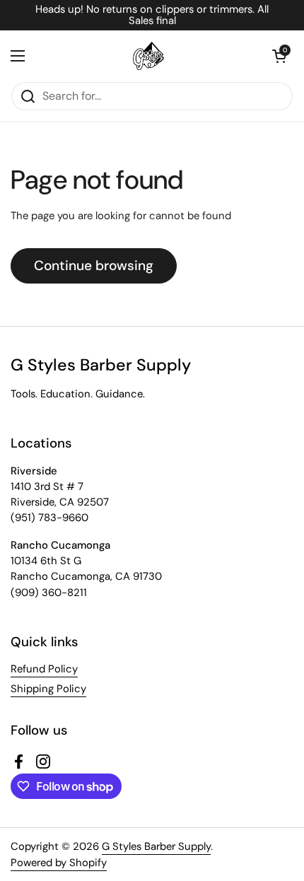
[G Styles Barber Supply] (148, 56)
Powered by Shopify (59, 863)
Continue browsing (93, 265)
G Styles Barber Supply (156, 846)
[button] (279, 56)
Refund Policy (44, 669)
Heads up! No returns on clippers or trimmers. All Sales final (152, 15)
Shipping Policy (48, 689)
